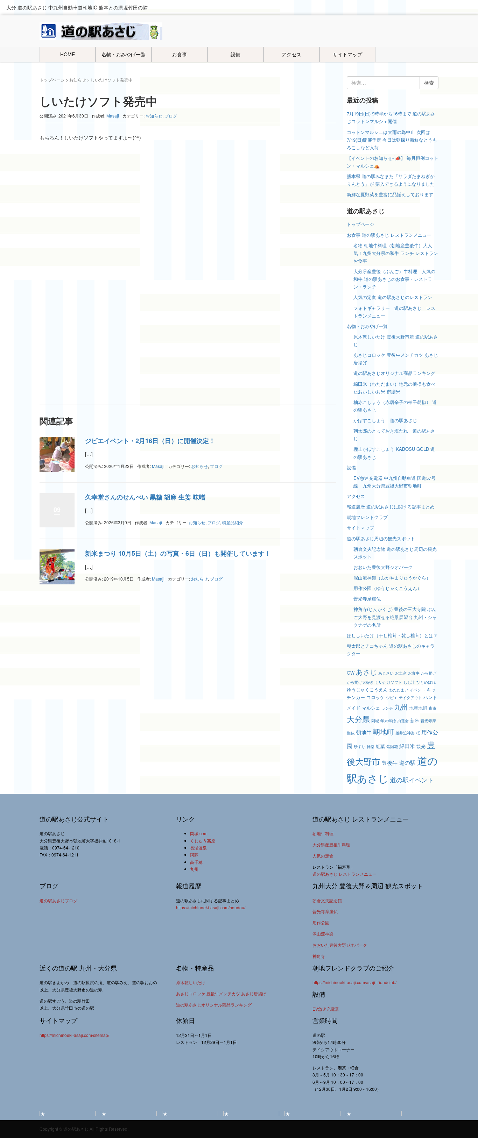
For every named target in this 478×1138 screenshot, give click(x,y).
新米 (414, 720)
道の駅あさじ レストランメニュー (344, 874)
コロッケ (375, 697)
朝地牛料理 (322, 833)
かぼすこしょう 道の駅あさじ (385, 420)
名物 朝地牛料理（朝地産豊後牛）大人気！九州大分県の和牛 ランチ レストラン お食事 (395, 253)
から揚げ (428, 673)
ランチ (387, 708)
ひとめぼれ (426, 682)
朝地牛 (364, 732)
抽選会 (403, 720)
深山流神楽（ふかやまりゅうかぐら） (392, 577)
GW (350, 672)
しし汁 (409, 682)
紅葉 (380, 746)
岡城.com (199, 833)
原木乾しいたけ (190, 982)
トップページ (52, 80)
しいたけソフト (388, 682)
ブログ (170, 116)
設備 (235, 54)
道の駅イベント (412, 779)
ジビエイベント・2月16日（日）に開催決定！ (150, 440)
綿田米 (407, 745)
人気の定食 (322, 856)
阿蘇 (194, 855)
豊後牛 (390, 762)
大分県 (358, 718)
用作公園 (320, 922)
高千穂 (196, 862)
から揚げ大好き (360, 682)
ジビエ (392, 697)
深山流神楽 (322, 934)
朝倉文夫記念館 (327, 900)
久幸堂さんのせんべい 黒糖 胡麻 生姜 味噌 (145, 497)
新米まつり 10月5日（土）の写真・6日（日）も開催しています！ (178, 553)
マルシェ (371, 707)
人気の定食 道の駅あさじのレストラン (392, 297)
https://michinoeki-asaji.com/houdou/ (210, 907)
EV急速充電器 (325, 1009)
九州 (401, 706)
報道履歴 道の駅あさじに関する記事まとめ (391, 506)
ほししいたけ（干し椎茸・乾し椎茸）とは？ (392, 635)
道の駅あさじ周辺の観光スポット (381, 538)
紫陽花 (392, 746)
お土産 (401, 673)
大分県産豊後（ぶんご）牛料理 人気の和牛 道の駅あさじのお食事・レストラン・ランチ (394, 279)
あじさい (386, 673)
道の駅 (407, 762)
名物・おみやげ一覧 (123, 54)
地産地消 (418, 707)
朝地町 (383, 731)
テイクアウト (410, 697)
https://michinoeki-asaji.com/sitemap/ (74, 1035)
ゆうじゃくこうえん (367, 689)
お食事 (179, 54)
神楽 (370, 746)
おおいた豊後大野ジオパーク (383, 567)
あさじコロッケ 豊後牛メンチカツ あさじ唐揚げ (221, 993)
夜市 (432, 708)
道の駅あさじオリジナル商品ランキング (394, 373)
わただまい (398, 689)
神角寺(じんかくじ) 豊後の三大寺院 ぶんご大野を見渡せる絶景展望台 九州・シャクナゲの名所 (395, 617)
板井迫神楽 (405, 732)
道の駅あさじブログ (58, 900)
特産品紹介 (232, 522)
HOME (67, 54)
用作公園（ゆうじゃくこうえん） (387, 588)
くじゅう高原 (202, 841)
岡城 (375, 720)
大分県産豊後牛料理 (331, 844)
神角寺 (318, 956)
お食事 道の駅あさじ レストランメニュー (389, 235)
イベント (417, 689)
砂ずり (359, 746)
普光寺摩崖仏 (367, 598)
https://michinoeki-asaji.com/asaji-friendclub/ (354, 982)
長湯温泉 (198, 848)
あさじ (366, 672)
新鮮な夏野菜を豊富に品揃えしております (390, 194)
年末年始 (388, 720)
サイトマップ (347, 54)
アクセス (291, 54)
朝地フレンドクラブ (367, 517)
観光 (421, 746)
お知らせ (77, 80)
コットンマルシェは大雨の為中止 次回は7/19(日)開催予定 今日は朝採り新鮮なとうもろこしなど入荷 (392, 140)
